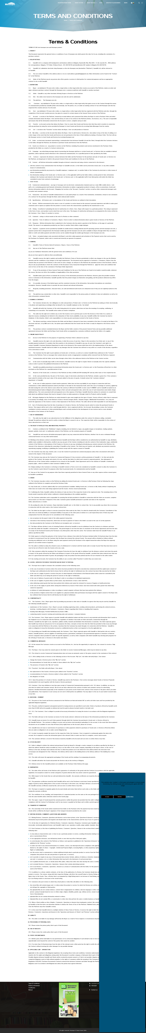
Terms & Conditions (34, 983)
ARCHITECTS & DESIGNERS (113, 3)
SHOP (100, 3)
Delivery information (34, 986)
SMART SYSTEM (79, 3)
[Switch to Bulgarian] (133, 3)
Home (65, 20)
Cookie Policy (129, 796)
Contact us (94, 990)
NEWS (125, 3)
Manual (31, 990)
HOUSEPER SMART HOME (64, 3)
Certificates (32, 988)
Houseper (94, 986)
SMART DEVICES (91, 3)
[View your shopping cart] (142, 3)
